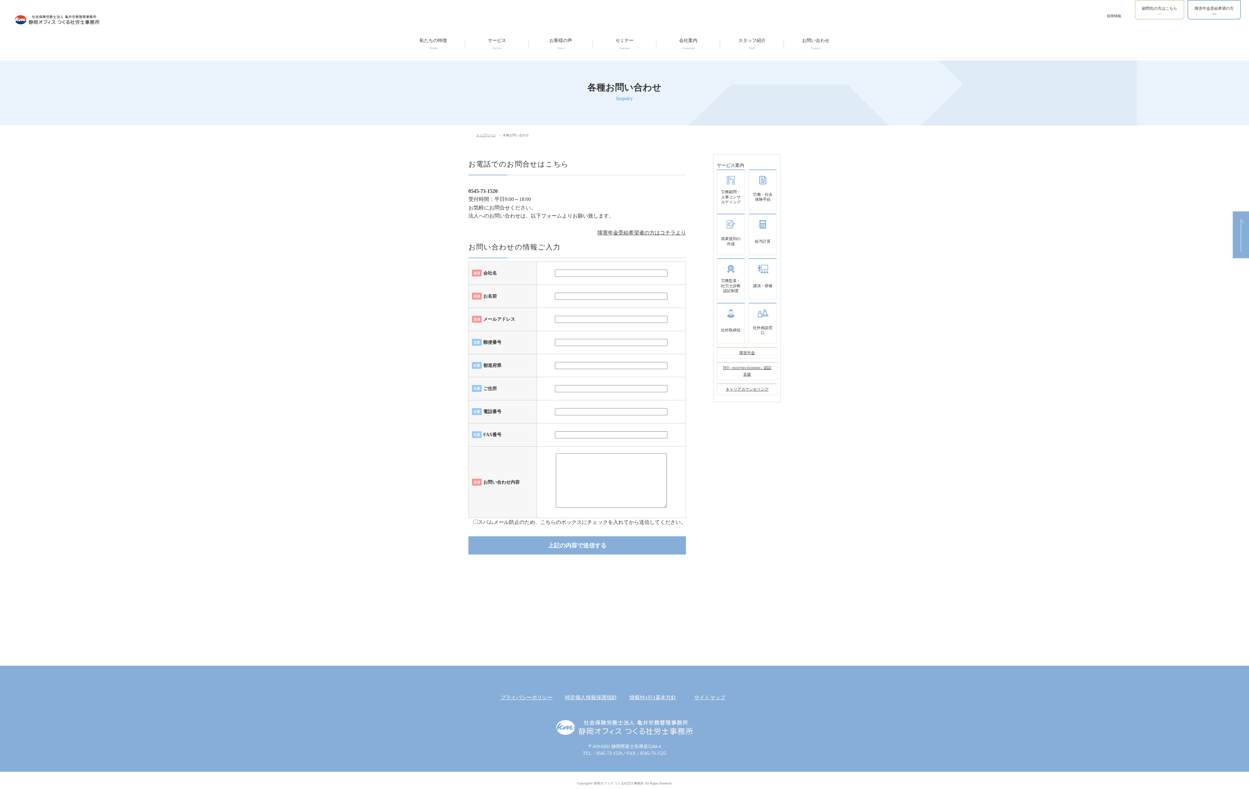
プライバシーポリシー (527, 697)
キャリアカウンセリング (747, 389)
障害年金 (747, 353)
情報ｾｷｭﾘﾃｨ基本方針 (652, 697)
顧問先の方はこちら (1159, 8)
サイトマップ (709, 697)
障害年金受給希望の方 (1214, 8)
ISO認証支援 (747, 371)
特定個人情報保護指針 (591, 697)
